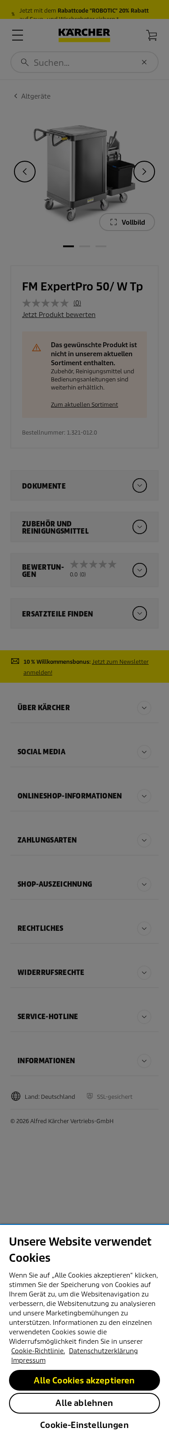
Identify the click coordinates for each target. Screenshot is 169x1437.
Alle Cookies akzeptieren (84, 1380)
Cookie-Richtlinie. (38, 1351)
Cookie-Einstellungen (84, 1425)
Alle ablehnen (84, 1403)
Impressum (28, 1360)
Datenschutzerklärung (103, 1351)
